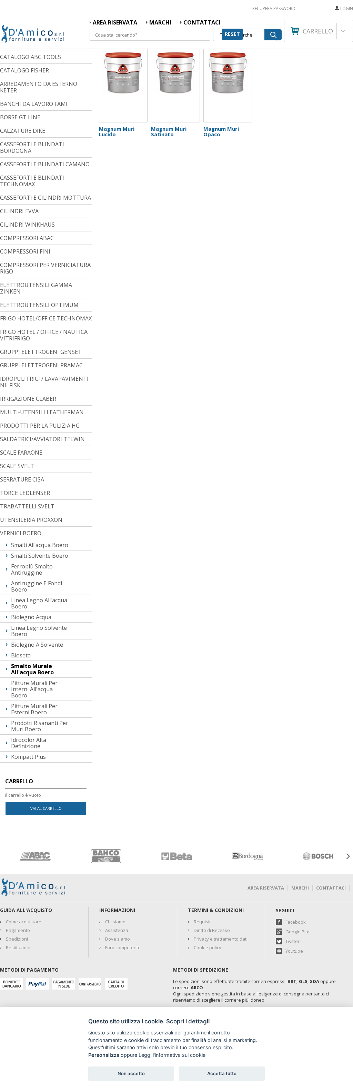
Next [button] (348, 856)
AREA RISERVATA (115, 22)
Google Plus (298, 932)
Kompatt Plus (28, 757)
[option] (35, 856)
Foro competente (123, 947)
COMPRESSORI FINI (25, 251)
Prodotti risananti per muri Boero (39, 726)
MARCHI (160, 22)
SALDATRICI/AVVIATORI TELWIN (42, 439)
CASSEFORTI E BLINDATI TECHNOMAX (32, 181)
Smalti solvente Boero (39, 555)
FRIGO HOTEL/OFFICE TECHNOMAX (46, 318)
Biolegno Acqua (31, 617)
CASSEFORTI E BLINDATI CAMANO (45, 164)
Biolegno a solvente (37, 644)
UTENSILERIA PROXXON (31, 520)
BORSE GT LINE (20, 117)
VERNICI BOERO (20, 533)
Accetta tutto (221, 1073)
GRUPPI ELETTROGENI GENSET (41, 352)
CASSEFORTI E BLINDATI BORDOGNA (32, 147)
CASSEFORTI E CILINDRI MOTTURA (45, 197)
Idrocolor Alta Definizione (28, 743)
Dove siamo (117, 939)
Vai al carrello (46, 808)
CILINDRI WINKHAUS (27, 224)
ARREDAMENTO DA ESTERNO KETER (38, 87)
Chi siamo (115, 922)
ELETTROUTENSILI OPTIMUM (39, 305)
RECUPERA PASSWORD (273, 9)
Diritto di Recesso (212, 930)
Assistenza (116, 930)
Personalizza (103, 1055)
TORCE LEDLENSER (25, 493)
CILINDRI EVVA (19, 211)
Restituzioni (18, 947)
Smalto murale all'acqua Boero (32, 669)
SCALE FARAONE (21, 452)
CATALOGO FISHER (24, 70)
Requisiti (203, 922)
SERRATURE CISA (22, 479)
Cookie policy (207, 947)
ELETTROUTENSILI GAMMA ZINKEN (36, 288)
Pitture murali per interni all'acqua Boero (34, 689)
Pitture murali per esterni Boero (34, 709)
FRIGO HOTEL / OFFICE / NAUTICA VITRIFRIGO (44, 335)
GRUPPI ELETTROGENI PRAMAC (41, 365)
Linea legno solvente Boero (39, 631)
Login (346, 8)
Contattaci (202, 22)
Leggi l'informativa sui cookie (172, 1055)
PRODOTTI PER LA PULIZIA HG (40, 425)
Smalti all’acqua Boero (39, 545)
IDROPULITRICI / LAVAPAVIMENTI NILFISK (44, 382)
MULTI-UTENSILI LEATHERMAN (42, 412)
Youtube (294, 951)
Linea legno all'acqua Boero (39, 603)
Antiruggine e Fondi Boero (36, 586)
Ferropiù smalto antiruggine (32, 569)
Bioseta (21, 655)
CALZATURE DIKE (22, 131)
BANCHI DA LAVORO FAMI (34, 104)
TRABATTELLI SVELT (27, 506)
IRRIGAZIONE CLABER (28, 399)
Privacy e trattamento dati (221, 939)
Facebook (295, 922)
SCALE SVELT (17, 466)
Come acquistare (23, 922)
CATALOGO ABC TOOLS (30, 57)
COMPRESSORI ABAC (27, 238)
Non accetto (131, 1073)
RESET (232, 33)
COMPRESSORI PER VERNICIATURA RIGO (45, 268)
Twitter (292, 941)
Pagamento (18, 930)
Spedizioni (17, 939)
